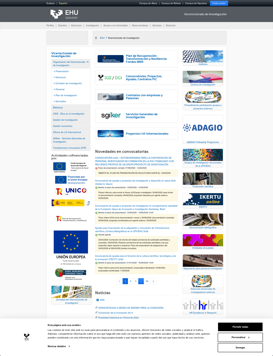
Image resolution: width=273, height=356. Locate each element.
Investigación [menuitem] (92, 25)
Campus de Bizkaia (171, 3)
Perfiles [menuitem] (50, 25)
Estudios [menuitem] (62, 25)
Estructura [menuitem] (76, 25)
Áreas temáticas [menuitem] (140, 25)
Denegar (240, 347)
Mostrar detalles (57, 346)
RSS (102, 299)
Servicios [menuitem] (156, 25)
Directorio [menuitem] (171, 25)
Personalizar (239, 337)
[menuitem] (50, 3)
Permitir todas (240, 326)
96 (148, 281)
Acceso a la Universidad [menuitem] (115, 25)
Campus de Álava (148, 3)
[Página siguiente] (153, 281)
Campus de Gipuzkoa (196, 3)
